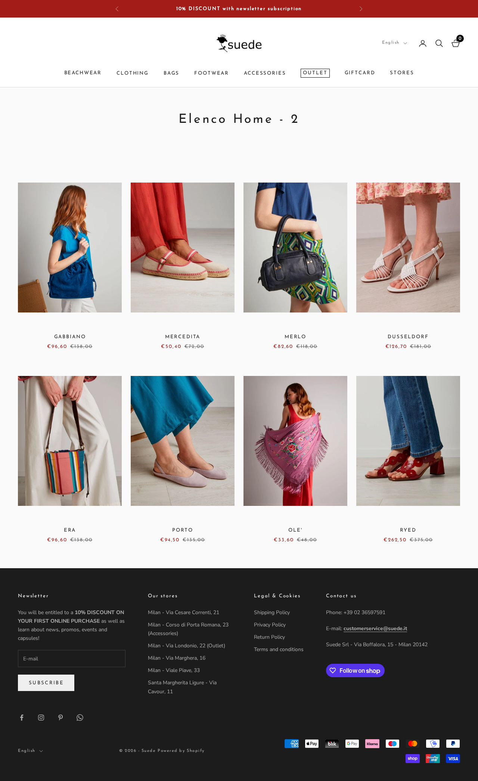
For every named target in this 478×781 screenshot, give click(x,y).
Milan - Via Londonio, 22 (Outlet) (186, 645)
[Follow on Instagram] (41, 717)
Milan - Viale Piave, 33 (174, 670)
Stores (402, 73)
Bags (171, 73)
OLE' (295, 530)
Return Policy (269, 637)
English (391, 43)
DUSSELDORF (408, 337)
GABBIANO (70, 337)
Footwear (211, 73)
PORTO (182, 530)
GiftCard (360, 73)
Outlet (315, 73)
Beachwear (83, 73)
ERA (70, 530)
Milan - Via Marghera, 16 (176, 658)
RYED (408, 530)
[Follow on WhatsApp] (80, 717)
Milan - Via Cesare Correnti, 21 (183, 612)
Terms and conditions (279, 649)
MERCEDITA (183, 337)
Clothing (133, 73)
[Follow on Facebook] (21, 717)
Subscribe (46, 683)
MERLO (295, 337)
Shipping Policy (272, 612)
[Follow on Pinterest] (60, 717)
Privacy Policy (270, 624)
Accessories (265, 73)
